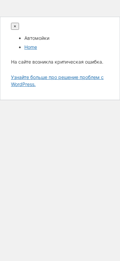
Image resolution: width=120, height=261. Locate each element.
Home (30, 47)
